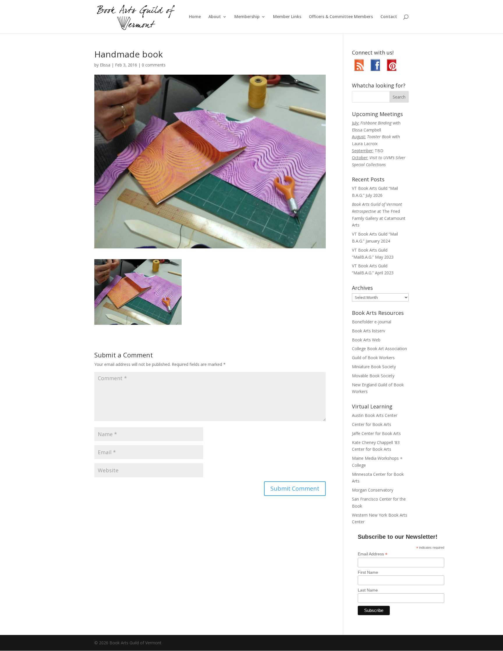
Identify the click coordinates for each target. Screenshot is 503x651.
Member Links (287, 17)
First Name (368, 572)
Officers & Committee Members (341, 17)
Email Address (372, 554)
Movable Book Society (373, 375)
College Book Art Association (379, 348)
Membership (247, 17)
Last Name (368, 590)
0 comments (154, 65)
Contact (388, 17)
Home (195, 17)
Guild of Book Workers (373, 357)
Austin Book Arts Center (374, 415)
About (214, 17)
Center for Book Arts (371, 424)
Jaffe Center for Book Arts (376, 433)
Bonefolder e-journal (371, 321)
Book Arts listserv (368, 331)
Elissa (105, 65)
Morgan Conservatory (372, 490)
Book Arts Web (366, 340)
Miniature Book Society (374, 366)
